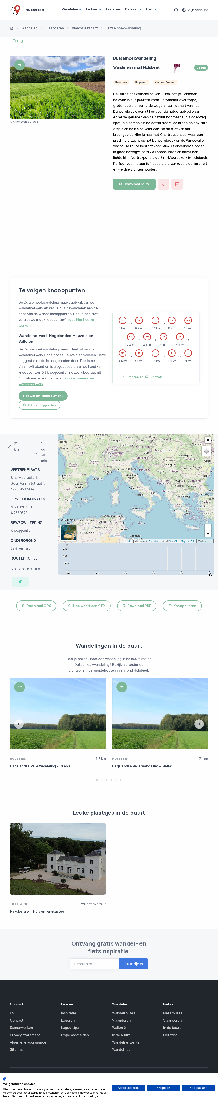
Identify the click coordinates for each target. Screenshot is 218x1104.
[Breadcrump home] (11, 28)
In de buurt (121, 1035)
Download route (136, 184)
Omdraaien (133, 377)
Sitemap (16, 1049)
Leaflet (128, 541)
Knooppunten (184, 605)
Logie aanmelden (75, 1035)
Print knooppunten (41, 405)
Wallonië (119, 1027)
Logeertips (70, 1027)
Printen (155, 377)
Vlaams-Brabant (85, 28)
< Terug (16, 40)
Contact (16, 1020)
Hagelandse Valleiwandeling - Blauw (142, 766)
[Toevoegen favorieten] (163, 184)
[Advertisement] (109, 232)
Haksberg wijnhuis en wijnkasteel (37, 911)
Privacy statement (25, 1035)
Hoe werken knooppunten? (43, 396)
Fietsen (92, 9)
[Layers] (206, 451)
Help (149, 9)
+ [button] (208, 527)
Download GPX (38, 605)
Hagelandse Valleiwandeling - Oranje (40, 766)
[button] (208, 440)
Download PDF (138, 605)
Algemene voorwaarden (29, 1042)
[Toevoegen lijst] (177, 184)
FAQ (13, 1013)
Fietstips (170, 1035)
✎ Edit (191, 541)
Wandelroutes (123, 1013)
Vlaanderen (55, 28)
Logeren (113, 9)
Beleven (132, 9)
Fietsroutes (172, 1013)
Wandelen (70, 9)
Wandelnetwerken (126, 1042)
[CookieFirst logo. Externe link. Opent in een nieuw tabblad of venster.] (4, 1079)
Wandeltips (121, 1049)
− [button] (208, 533)
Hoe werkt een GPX (88, 605)
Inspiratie (68, 1013)
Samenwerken (21, 1027)
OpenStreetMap (157, 541)
